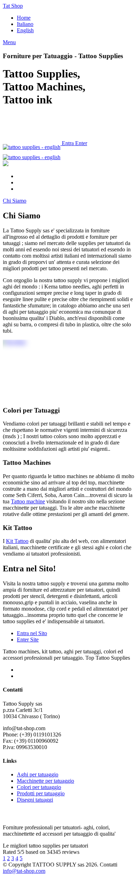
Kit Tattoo (17, 541)
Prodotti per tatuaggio (41, 793)
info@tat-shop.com (24, 871)
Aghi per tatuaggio (37, 774)
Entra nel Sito (32, 633)
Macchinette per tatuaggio (45, 781)
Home (24, 18)
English (25, 30)
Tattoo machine (28, 501)
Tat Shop (13, 6)
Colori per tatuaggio (39, 787)
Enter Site (28, 640)
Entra (67, 143)
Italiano (25, 24)
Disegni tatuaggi (35, 800)
